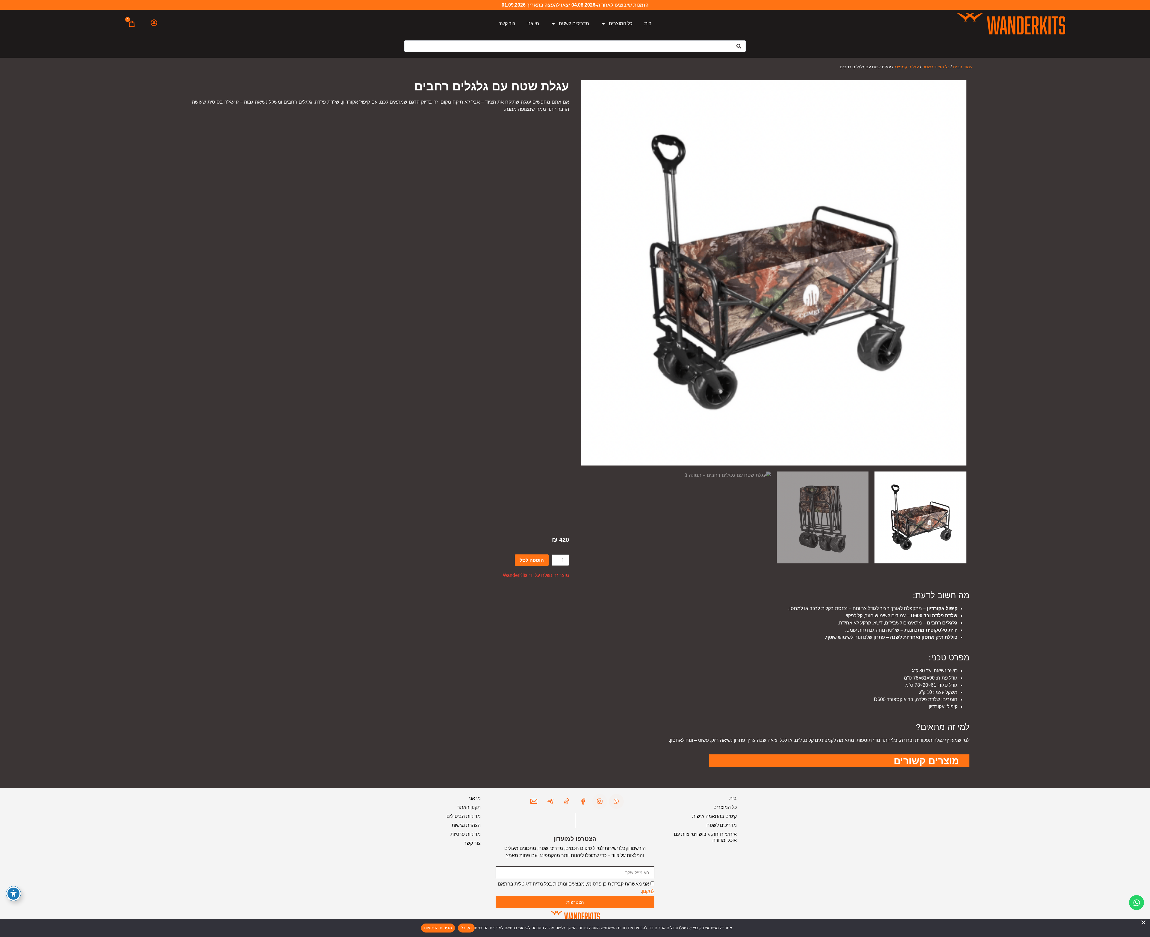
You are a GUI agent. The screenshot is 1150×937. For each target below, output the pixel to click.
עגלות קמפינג (907, 66)
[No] (1143, 922)
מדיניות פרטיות (465, 834)
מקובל (466, 927)
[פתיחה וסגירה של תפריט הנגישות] (13, 893)
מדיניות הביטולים (464, 816)
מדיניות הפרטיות (438, 927)
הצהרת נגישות (466, 825)
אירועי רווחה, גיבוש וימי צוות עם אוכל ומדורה (705, 837)
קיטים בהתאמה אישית (714, 816)
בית (648, 23)
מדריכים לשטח (574, 23)
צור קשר (507, 23)
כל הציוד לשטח (935, 66)
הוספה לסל (532, 560)
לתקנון (648, 891)
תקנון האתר (469, 807)
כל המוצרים (620, 23)
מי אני (533, 23)
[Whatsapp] (1136, 902)
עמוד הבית (962, 66)
